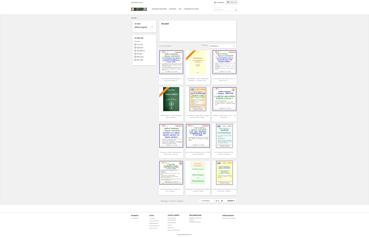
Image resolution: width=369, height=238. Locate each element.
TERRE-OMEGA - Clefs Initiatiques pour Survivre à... (171, 116)
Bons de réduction (174, 230)
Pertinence (222, 46)
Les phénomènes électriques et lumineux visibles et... (171, 79)
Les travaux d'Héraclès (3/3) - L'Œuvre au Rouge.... (224, 153)
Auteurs (172, 9)
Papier (140, 48)
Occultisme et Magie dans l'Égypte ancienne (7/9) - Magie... (197, 116)
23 (222, 201)
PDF (140, 60)
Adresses (171, 227)
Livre (140, 44)
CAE (179, 9)
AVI (139, 54)
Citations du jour (191, 9)
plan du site (153, 228)
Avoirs (170, 225)
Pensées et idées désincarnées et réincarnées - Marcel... (171, 153)
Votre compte (173, 215)
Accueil (138, 24)
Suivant (232, 201)
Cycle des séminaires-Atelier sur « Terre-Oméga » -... (171, 190)
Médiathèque (153, 223)
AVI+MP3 (141, 51)
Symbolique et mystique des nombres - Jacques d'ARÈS (197, 190)
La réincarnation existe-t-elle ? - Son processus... (224, 116)
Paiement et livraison (229, 218)
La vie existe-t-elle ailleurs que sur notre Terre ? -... (224, 79)
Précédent (205, 201)
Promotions (134, 218)
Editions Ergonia (159, 9)
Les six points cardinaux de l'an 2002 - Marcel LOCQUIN (198, 153)
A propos (152, 218)
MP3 (140, 57)
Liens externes (154, 221)
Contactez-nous (137, 2)
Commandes (172, 222)
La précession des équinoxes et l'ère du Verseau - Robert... (224, 190)
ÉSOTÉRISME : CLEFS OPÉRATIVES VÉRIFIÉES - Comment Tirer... (198, 79)
